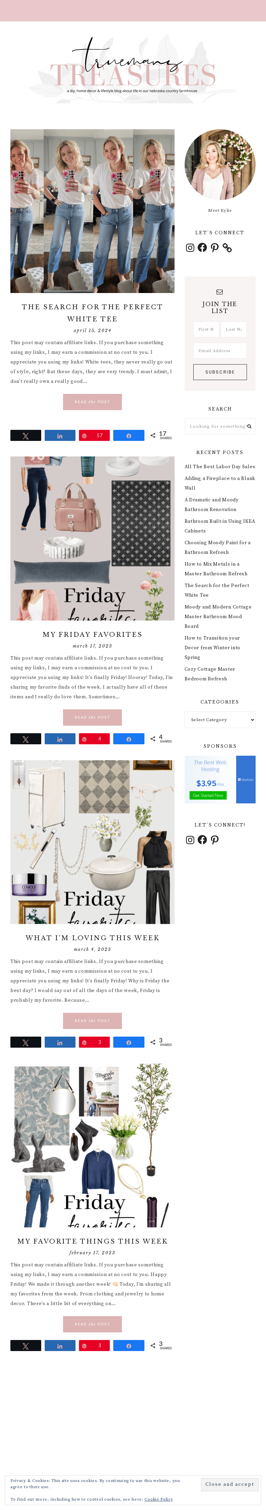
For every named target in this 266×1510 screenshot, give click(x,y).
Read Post (92, 402)
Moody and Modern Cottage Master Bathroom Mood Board (218, 617)
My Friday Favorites (93, 635)
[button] (133, 10)
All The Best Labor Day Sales (220, 467)
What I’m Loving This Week (93, 938)
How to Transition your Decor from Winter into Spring (212, 648)
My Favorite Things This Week (92, 1241)
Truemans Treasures (133, 68)
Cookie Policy (158, 1499)
